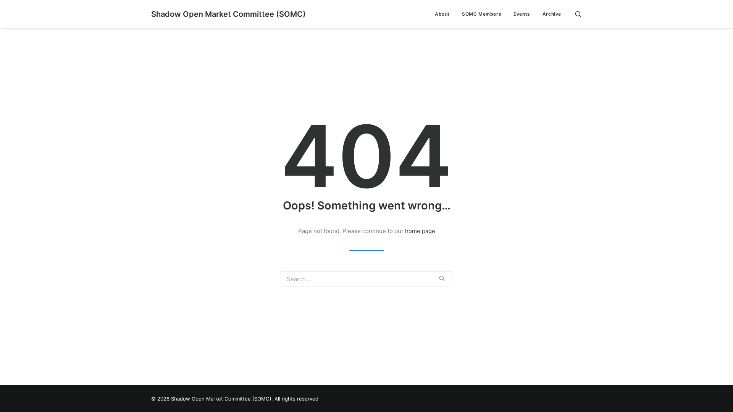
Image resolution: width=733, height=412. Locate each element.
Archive (551, 14)
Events (521, 14)
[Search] (578, 14)
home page (420, 231)
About (442, 14)
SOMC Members (481, 14)
